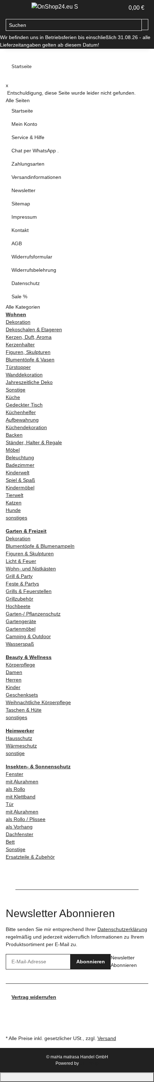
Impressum (24, 217)
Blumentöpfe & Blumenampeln (40, 546)
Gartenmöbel (20, 629)
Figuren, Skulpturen (28, 352)
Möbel (13, 450)
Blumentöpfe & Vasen (30, 359)
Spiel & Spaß (20, 480)
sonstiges (16, 518)
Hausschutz (19, 738)
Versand (106, 1038)
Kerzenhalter (20, 344)
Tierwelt (14, 495)
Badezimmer (20, 465)
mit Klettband (20, 796)
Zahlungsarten (27, 164)
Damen (14, 672)
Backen (14, 435)
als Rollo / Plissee (25, 819)
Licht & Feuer (21, 561)
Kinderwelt (17, 472)
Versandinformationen (36, 177)
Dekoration (18, 322)
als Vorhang (19, 827)
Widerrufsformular (31, 257)
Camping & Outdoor (28, 636)
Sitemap (20, 204)
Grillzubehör (19, 599)
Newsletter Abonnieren (124, 961)
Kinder (13, 687)
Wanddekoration (24, 375)
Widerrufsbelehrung (33, 270)
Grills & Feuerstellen (29, 591)
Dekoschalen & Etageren (34, 329)
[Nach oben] (77, 1077)
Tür (10, 804)
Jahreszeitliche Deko (29, 382)
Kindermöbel (20, 487)
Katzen (13, 503)
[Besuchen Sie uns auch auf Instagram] (11, 1017)
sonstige (15, 753)
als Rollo (15, 789)
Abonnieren (90, 961)
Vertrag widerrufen (33, 997)
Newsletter (23, 190)
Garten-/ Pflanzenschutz (33, 614)
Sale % (19, 296)
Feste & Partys (22, 584)
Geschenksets (22, 695)
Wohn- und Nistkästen (31, 568)
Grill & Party (19, 576)
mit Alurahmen (22, 781)
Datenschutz (25, 283)
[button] (119, 8)
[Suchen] (145, 24)
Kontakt (20, 230)
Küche (13, 397)
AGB (16, 243)
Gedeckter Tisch (24, 405)
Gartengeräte (21, 621)
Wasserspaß (20, 644)
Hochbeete (18, 606)
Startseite (22, 111)
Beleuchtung (20, 457)
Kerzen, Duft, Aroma (29, 337)
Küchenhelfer (21, 412)
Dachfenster (19, 834)
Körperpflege (20, 665)
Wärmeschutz (21, 746)
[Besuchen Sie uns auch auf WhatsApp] (11, 1025)
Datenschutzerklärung (122, 929)
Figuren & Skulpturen (30, 553)
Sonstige (15, 390)
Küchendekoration (26, 427)
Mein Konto (24, 124)
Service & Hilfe (27, 137)
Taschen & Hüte (24, 710)
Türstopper (18, 367)
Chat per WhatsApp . (35, 150)
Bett (10, 842)
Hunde (13, 510)
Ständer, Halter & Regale (34, 442)
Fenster (14, 774)
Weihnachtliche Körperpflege (38, 702)
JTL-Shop (89, 1063)
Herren (13, 680)
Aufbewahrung (22, 420)
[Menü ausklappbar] (15, 8)
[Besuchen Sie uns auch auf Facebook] (11, 1009)
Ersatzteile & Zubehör (30, 857)
